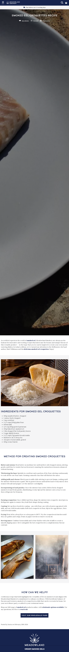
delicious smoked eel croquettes (36, 349)
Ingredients (25, 21)
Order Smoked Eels (34, 649)
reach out (24, 609)
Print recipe (46, 21)
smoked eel (31, 340)
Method (35, 21)
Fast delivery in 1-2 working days (36, 7)
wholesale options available (53, 607)
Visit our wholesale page (34, 615)
